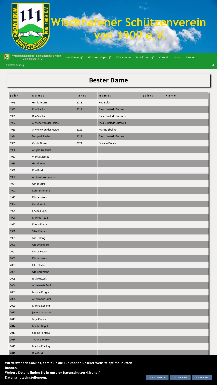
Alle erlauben (202, 377)
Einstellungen (180, 377)
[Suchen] (213, 65)
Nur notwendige (157, 377)
